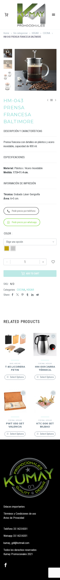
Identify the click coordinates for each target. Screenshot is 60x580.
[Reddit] (37, 295)
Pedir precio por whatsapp (24, 222)
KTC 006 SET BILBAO (45, 425)
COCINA (46, 33)
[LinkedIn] (32, 295)
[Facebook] (12, 295)
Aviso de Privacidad (14, 517)
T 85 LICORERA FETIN (15, 368)
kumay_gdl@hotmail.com (16, 543)
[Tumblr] (27, 295)
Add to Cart (32, 273)
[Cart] (7, 15)
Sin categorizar (20, 33)
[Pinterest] (22, 295)
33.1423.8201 (20, 528)
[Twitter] (17, 295)
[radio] (6, 248)
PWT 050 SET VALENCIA (15, 425)
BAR (11, 363)
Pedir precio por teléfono (24, 211)
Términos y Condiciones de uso (20, 513)
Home (6, 33)
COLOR (7, 233)
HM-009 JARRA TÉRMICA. (45, 368)
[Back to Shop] (51, 100)
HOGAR (35, 33)
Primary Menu (53, 14)
